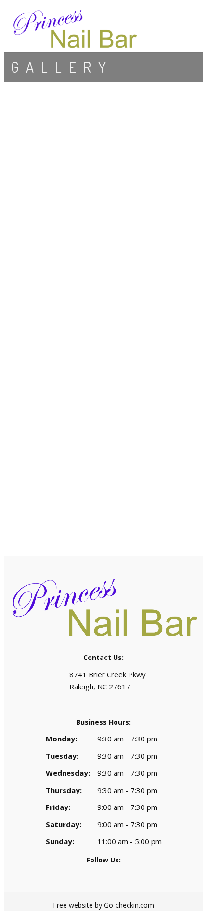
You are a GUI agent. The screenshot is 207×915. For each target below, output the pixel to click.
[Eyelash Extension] (103, 165)
